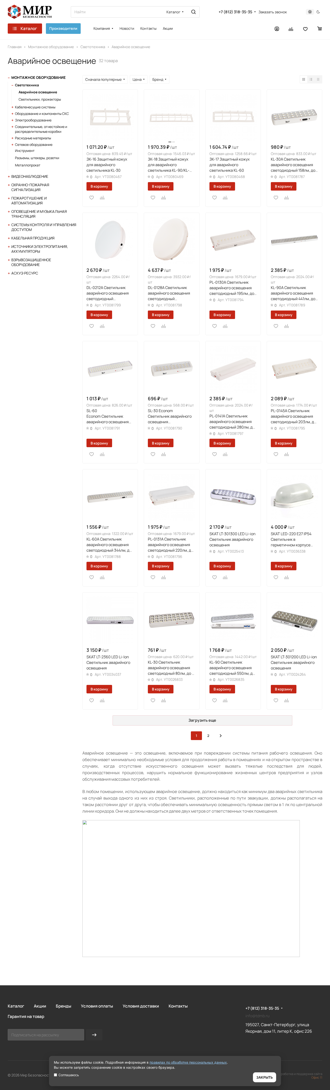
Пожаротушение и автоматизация (29, 201)
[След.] (220, 735)
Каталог (16, 1006)
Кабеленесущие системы (35, 107)
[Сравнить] (102, 198)
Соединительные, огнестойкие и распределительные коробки (41, 129)
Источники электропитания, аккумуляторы (39, 249)
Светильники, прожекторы (40, 99)
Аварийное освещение (38, 92)
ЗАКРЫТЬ (264, 1077)
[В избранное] (91, 198)
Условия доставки (141, 1006)
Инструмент (25, 150)
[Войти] (277, 28)
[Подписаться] (94, 1034)
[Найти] (193, 12)
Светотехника (27, 85)
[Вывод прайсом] (318, 79)
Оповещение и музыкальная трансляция (39, 214)
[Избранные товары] (305, 28)
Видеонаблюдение (29, 176)
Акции (40, 1006)
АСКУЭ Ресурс (24, 273)
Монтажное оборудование (38, 77)
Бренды (63, 1006)
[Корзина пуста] (319, 28)
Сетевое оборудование (33, 144)
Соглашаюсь (68, 1075)
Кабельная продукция (32, 238)
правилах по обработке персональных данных (188, 1062)
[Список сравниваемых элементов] (291, 28)
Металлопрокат (27, 165)
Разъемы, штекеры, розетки (37, 158)
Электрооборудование (33, 120)
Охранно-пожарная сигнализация (30, 187)
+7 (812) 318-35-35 (235, 12)
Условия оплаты (97, 1006)
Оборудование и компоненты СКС (42, 113)
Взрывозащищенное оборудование (31, 262)
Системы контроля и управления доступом (43, 227)
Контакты (178, 1006)
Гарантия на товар (26, 1016)
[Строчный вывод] (311, 79)
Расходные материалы (33, 138)
